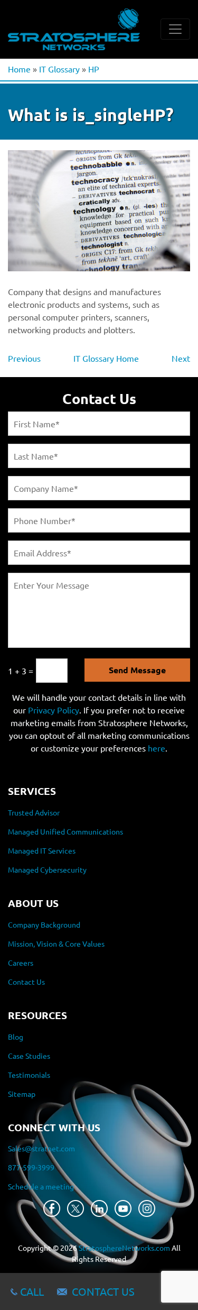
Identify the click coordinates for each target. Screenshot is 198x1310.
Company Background (44, 924)
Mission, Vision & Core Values (56, 943)
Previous (24, 358)
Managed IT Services (42, 850)
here (156, 748)
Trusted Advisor (34, 812)
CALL (32, 1291)
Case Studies (29, 1055)
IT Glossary (59, 68)
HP (93, 68)
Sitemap (21, 1093)
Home (19, 68)
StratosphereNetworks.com (124, 1247)
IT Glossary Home (106, 358)
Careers (20, 962)
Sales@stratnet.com (41, 1148)
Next (181, 358)
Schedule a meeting (41, 1186)
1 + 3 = (20, 670)
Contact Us (26, 981)
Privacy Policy (53, 709)
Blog (15, 1036)
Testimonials (29, 1074)
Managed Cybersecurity (47, 869)
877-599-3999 (31, 1167)
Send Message (137, 669)
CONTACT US (103, 1291)
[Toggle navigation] (175, 29)
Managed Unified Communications (65, 831)
